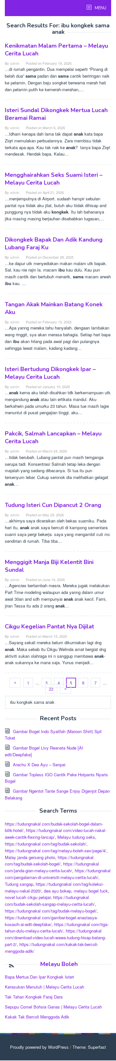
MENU (100, 8)
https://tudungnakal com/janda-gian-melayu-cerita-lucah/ (52, 867)
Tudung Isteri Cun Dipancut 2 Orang (53, 505)
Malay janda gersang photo (30, 857)
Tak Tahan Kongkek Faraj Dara (34, 997)
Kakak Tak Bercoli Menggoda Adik (37, 1017)
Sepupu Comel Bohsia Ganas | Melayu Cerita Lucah (53, 1007)
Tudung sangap (19, 884)
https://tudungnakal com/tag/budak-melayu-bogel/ (51, 911)
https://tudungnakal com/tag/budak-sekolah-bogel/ (49, 860)
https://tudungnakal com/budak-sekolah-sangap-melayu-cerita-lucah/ (50, 900)
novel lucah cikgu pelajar (28, 897)
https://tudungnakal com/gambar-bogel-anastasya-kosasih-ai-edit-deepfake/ (51, 920)
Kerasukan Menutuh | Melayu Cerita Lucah (44, 987)
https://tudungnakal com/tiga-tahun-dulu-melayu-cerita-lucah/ (57, 927)
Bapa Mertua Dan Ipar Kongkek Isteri (39, 977)
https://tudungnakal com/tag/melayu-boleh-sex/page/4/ (55, 850)
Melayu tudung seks (76, 837)
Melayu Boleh (59, 964)
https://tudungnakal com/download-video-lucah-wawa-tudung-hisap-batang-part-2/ (55, 937)
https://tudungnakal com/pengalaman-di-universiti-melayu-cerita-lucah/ (58, 873)
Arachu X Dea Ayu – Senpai (39, 764)
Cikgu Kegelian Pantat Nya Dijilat (49, 626)
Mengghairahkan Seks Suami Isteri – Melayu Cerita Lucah (53, 178)
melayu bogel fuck (91, 891)
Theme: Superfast (89, 1047)
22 (51, 689)
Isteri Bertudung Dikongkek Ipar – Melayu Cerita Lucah (50, 373)
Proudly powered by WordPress (39, 1047)
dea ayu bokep (57, 891)
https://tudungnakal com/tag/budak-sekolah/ (45, 844)
